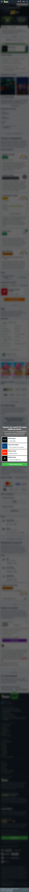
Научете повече (9, 890)
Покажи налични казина (15, 464)
